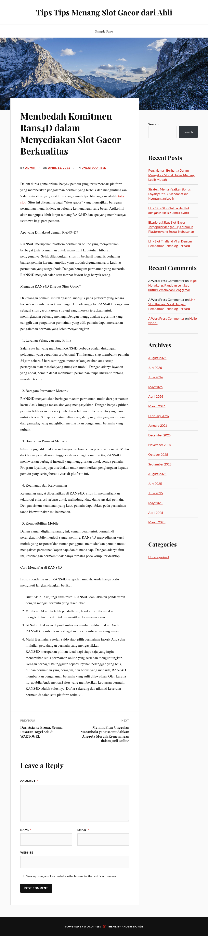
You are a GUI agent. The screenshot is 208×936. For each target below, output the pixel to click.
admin (30, 167)
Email (83, 829)
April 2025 (155, 512)
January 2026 (157, 425)
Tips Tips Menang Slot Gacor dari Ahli (104, 12)
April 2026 (155, 396)
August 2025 (157, 474)
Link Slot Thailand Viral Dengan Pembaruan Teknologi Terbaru (171, 304)
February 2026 (158, 416)
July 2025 (155, 483)
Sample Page (104, 31)
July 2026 (155, 367)
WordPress (92, 926)
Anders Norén (132, 926)
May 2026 (155, 387)
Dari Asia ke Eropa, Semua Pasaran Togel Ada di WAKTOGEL (41, 731)
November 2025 (159, 445)
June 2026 (155, 377)
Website (26, 852)
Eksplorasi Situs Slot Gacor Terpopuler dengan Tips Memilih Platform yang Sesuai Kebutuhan (171, 226)
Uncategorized (94, 167)
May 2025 (155, 503)
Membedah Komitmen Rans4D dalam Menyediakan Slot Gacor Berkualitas (70, 133)
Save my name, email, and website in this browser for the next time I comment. (71, 876)
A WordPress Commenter (166, 318)
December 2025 (159, 435)
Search (153, 124)
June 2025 (155, 493)
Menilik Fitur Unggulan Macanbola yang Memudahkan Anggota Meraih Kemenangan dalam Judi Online (105, 734)
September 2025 (159, 464)
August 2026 (157, 358)
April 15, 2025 (59, 167)
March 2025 (156, 522)
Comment (29, 781)
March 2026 (156, 406)
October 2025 (158, 454)
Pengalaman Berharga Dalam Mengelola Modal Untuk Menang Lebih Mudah (171, 174)
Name (25, 829)
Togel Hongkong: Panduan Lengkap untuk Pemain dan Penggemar (172, 285)
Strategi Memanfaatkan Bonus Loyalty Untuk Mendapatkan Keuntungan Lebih (169, 193)
